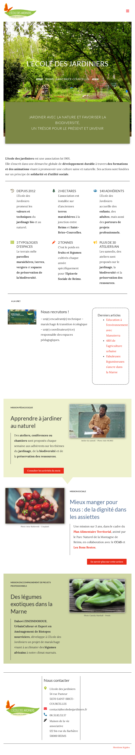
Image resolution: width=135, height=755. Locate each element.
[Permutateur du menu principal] (127, 11)
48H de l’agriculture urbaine (114, 346)
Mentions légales (121, 747)
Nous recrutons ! (55, 311)
